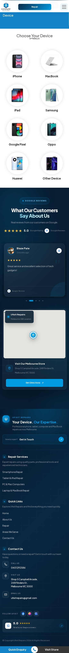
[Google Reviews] (36, 613)
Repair (34, 7)
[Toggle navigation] (64, 7)
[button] (26, 300)
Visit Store (52, 649)
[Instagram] (29, 613)
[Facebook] (23, 613)
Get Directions (34, 383)
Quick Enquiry (17, 649)
